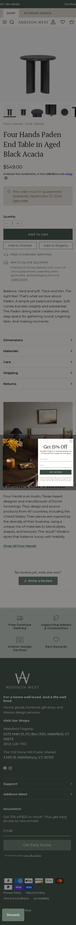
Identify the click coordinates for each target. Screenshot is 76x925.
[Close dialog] (71, 441)
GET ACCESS (56, 472)
